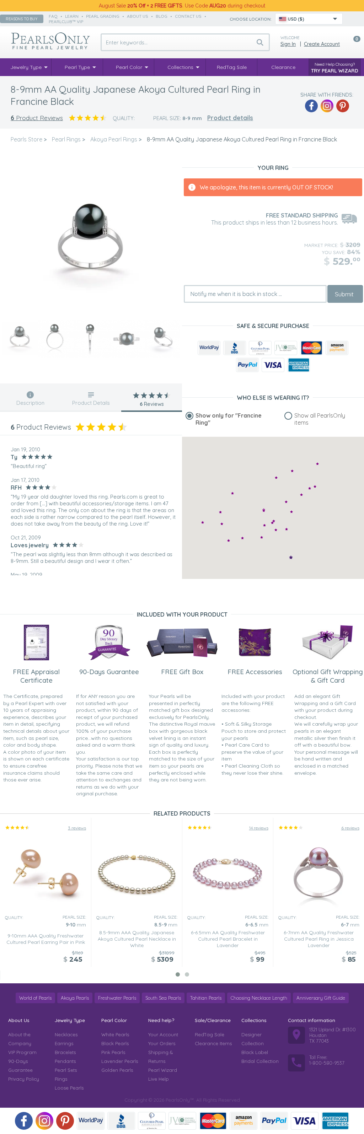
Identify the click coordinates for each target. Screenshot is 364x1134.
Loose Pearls (69, 1088)
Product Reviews (37, 118)
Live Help (158, 1079)
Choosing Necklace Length (259, 998)
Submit (344, 294)
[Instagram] (327, 106)
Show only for (229, 419)
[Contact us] (352, 18)
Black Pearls (115, 1043)
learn (72, 16)
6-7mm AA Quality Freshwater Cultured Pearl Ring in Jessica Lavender (319, 938)
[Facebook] (311, 106)
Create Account (322, 44)
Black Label (254, 1052)
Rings (61, 1079)
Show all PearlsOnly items (319, 419)
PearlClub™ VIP (66, 21)
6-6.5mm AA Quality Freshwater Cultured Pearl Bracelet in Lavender (228, 938)
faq (53, 16)
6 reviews (350, 828)
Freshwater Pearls (117, 998)
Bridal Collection (260, 1061)
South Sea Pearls (163, 998)
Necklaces (66, 1034)
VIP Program (22, 1052)
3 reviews (77, 828)
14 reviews (258, 828)
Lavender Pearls (119, 1061)
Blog (161, 16)
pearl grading (102, 16)
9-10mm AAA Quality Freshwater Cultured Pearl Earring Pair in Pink (45, 939)
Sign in (288, 44)
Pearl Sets (66, 1070)
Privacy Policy (23, 1079)
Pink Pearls (113, 1052)
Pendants (65, 1061)
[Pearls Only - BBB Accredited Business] (234, 347)
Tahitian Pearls (205, 998)
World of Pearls (35, 998)
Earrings (64, 1043)
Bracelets (65, 1052)
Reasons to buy (22, 18)
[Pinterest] (342, 106)
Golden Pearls (117, 1070)
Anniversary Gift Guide (320, 998)
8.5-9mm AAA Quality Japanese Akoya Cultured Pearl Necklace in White (137, 938)
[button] (315, 486)
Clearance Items (213, 1043)
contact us (188, 16)
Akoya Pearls (75, 998)
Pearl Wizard (162, 1070)
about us (137, 16)
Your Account (163, 1034)
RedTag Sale (209, 1034)
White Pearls (115, 1034)
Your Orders (161, 1043)
